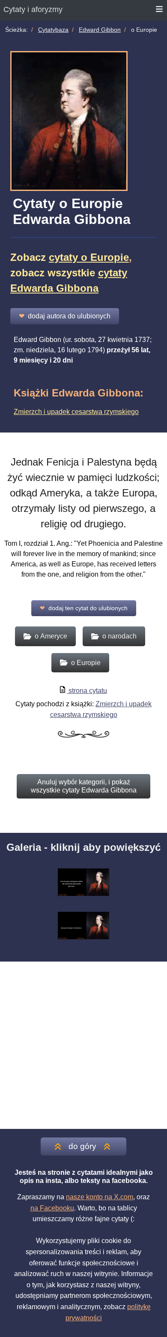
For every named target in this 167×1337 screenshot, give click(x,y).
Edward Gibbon (100, 29)
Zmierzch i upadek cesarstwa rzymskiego (76, 411)
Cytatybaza (53, 29)
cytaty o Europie (89, 257)
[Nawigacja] (159, 10)
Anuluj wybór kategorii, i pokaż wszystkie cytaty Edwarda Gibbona (84, 785)
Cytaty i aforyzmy (33, 9)
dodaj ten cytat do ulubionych (84, 608)
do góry (82, 1146)
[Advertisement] (83, 1045)
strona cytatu (87, 690)
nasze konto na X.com (99, 1197)
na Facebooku (52, 1208)
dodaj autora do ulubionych (64, 316)
